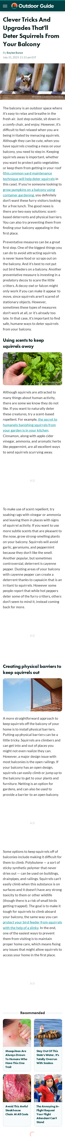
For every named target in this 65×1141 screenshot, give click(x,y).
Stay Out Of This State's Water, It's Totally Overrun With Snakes (47, 1057)
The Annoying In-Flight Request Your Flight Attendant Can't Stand (47, 1114)
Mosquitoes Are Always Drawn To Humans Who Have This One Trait (16, 1059)
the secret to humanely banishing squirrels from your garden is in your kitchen (30, 424)
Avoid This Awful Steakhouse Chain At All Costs (16, 1110)
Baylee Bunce (15, 52)
